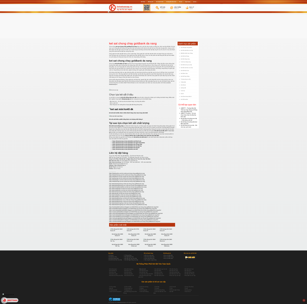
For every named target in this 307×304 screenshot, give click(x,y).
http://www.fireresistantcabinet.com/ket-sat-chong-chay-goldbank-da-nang (127, 187)
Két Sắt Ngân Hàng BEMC (186, 47)
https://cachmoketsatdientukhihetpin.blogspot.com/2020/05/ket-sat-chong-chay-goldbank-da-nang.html (135, 210)
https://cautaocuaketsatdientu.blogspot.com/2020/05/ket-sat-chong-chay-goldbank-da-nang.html (133, 212)
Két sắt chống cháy (189, 272)
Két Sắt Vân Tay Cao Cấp (186, 64)
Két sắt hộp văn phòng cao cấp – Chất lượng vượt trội (189, 119)
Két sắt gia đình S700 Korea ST (133, 234)
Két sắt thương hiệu (174, 272)
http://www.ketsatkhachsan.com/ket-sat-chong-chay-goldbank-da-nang (127, 198)
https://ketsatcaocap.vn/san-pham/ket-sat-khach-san (126, 141)
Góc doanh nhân (159, 1)
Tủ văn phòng (188, 290)
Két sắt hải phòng (128, 269)
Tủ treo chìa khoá (189, 286)
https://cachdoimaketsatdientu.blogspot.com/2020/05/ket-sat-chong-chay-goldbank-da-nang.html (133, 220)
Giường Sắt (183, 87)
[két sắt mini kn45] (121, 108)
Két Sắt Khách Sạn (185, 70)
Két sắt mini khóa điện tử (186, 96)
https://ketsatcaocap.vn (120, 165)
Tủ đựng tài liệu (113, 290)
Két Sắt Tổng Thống (185, 76)
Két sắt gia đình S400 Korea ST (166, 234)
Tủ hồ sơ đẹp (112, 286)
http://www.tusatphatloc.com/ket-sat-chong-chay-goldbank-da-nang (126, 190)
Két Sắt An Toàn (184, 73)
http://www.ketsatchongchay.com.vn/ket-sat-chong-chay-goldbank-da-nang (128, 204)
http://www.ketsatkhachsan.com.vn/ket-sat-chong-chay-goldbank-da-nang (127, 200)
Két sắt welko (157, 270)
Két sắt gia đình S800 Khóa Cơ (150, 245)
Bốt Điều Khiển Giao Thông (187, 53)
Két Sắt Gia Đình (184, 99)
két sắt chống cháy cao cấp (128, 97)
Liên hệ (194, 1)
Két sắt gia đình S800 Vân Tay (117, 245)
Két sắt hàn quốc (173, 270)
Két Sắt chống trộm (159, 275)
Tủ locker (156, 288)
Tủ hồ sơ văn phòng (159, 290)
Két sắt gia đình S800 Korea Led (133, 245)
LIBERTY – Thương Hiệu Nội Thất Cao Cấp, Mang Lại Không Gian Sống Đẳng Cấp (189, 109)
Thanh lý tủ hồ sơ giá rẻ (115, 291)
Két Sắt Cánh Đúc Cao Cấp (187, 67)
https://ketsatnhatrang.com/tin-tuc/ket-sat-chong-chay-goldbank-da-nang (127, 175)
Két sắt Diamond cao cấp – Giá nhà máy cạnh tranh (189, 126)
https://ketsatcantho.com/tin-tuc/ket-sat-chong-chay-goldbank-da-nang (127, 173)
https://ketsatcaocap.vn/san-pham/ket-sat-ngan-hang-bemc (128, 142)
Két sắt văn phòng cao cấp (116, 275)
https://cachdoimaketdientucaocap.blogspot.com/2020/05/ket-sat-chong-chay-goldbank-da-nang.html (134, 221)
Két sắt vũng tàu (173, 269)
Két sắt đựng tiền (143, 270)
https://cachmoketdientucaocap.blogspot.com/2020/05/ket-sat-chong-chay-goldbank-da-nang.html (134, 216)
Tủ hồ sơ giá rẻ (143, 290)
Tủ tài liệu (156, 286)
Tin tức (180, 1)
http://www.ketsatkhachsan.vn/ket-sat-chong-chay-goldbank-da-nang (126, 201)
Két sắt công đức (128, 274)
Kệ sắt (182, 93)
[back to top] (304, 300)
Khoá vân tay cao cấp (174, 275)
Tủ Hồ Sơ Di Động (144, 291)
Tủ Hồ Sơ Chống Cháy (186, 62)
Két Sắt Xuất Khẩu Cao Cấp (187, 50)
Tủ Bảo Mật (183, 82)
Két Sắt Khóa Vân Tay (175, 274)
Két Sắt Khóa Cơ (158, 274)
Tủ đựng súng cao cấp (186, 79)
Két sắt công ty (128, 272)
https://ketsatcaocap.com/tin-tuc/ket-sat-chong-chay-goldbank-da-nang (127, 181)
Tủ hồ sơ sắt (172, 286)
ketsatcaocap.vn (113, 84)
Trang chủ (151, 1)
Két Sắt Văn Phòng (185, 56)
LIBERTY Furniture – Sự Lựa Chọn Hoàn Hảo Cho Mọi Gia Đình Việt (188, 114)
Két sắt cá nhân (158, 272)
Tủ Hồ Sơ (183, 90)
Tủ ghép (141, 288)
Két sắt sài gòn (113, 269)
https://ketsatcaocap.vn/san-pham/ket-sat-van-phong (127, 146)
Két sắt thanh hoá (189, 269)
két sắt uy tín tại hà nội (140, 137)
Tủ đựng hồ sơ (128, 290)
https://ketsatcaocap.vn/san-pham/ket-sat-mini (125, 149)
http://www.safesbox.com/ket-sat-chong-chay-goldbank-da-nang (125, 196)
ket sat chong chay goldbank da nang (126, 46)
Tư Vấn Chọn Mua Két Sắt (146, 274)
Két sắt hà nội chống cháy (116, 126)
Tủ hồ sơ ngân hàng (174, 290)
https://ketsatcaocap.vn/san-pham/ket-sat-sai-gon (126, 147)
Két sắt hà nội (127, 270)
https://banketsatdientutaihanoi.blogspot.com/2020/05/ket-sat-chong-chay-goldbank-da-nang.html (133, 207)
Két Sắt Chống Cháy (185, 59)
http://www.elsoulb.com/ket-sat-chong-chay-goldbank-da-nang (124, 193)
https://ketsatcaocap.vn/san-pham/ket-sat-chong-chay (127, 144)
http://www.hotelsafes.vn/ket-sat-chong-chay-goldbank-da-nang (125, 195)
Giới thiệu (143, 1)
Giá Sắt (171, 291)
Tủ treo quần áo (128, 288)
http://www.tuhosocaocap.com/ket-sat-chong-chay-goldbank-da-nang (126, 192)
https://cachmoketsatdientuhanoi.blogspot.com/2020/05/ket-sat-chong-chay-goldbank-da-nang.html (134, 215)
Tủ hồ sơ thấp (127, 286)
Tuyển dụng (187, 1)
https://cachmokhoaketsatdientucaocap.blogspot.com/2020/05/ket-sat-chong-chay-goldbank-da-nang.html (136, 213)
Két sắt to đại (112, 272)
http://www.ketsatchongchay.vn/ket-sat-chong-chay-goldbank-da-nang (126, 203)
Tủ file (171, 288)
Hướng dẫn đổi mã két (171, 1)
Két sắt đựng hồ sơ (129, 275)
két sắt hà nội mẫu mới (160, 130)
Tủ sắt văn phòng (143, 286)
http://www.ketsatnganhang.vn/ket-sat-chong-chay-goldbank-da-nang (126, 183)
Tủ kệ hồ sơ (188, 291)
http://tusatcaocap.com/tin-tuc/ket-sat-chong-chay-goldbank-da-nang (126, 178)
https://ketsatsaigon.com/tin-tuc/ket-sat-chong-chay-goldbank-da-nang (127, 179)
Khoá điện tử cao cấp (190, 275)
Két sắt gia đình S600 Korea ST (117, 234)
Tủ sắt (186, 288)
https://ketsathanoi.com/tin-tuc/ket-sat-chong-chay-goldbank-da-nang (126, 176)
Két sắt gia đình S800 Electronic (166, 245)
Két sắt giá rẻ (188, 270)
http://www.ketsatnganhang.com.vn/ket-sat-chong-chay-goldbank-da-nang (127, 185)
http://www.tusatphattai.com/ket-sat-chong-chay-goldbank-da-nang (126, 188)
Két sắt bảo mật (143, 272)
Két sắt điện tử (113, 270)
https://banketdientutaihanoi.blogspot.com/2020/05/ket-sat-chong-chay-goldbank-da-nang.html (133, 208)
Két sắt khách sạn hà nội (160, 269)
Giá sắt (111, 288)
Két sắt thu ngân (113, 274)
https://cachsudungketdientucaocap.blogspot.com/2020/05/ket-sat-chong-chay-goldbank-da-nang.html (135, 218)
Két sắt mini (183, 85)
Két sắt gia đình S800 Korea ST (150, 234)
